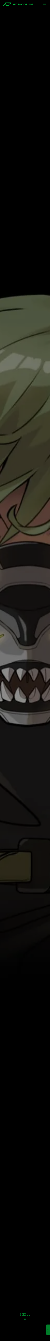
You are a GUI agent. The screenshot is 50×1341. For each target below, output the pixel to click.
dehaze (44, 4)
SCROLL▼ (25, 1316)
